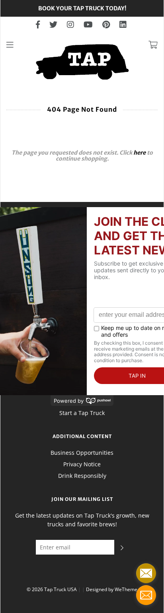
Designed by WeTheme (111, 589)
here (139, 152)
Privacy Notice (82, 464)
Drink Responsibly (82, 475)
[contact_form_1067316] (146, 595)
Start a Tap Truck (82, 413)
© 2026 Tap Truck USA (52, 589)
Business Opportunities (82, 452)
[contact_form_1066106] (146, 573)
